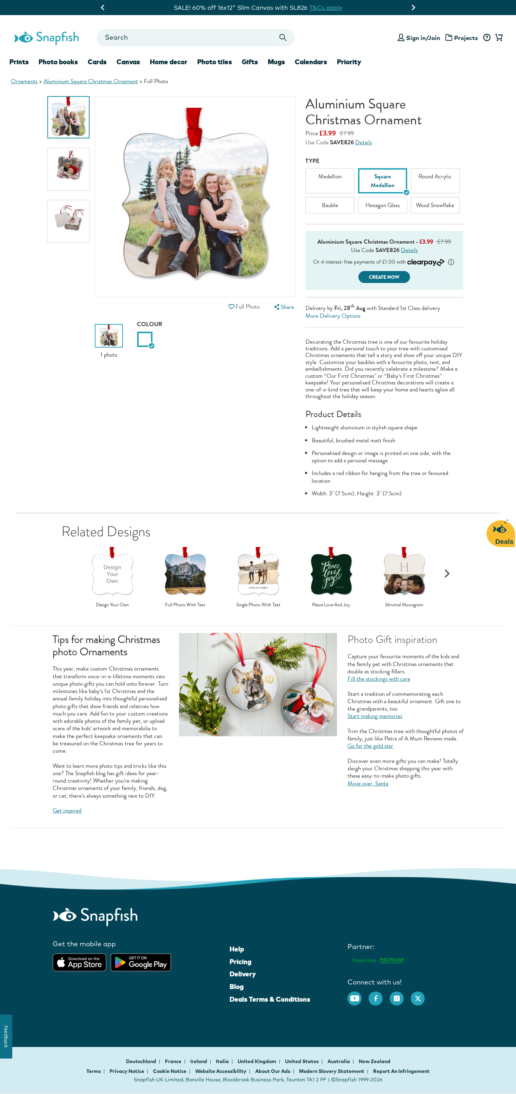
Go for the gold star (370, 746)
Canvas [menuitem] (128, 62)
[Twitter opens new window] (421, 995)
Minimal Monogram (404, 604)
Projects (466, 37)
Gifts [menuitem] (250, 62)
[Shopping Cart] (498, 38)
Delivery (243, 974)
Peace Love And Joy (331, 604)
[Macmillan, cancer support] (378, 959)
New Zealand (374, 1061)
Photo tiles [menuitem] (214, 62)
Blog (237, 986)
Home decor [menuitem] (168, 62)
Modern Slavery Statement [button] (331, 1071)
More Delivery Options (332, 315)
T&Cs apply (325, 7)
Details (363, 142)
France (174, 1061)
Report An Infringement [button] (401, 1071)
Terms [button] (93, 1071)
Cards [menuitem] (97, 62)
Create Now (384, 277)
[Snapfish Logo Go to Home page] (46, 37)
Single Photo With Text (258, 604)
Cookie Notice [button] (169, 1071)
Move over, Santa (368, 783)
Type (312, 161)
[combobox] (195, 37)
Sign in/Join (423, 37)
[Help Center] (487, 38)
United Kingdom (257, 1061)
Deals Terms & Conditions (270, 999)
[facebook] (379, 995)
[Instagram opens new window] (400, 995)
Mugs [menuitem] (276, 62)
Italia (223, 1061)
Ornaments (24, 81)
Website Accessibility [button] (220, 1071)
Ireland (199, 1061)
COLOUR (149, 324)
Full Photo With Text (185, 604)
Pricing (240, 961)
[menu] (283, 307)
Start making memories (375, 716)
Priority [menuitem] (349, 62)
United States (302, 1061)
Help (237, 949)
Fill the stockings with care (379, 678)
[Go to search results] (283, 38)
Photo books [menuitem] (58, 62)
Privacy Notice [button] (127, 1071)
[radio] (145, 339)
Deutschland (141, 1061)
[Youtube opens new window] (358, 995)
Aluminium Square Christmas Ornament (91, 81)
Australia (339, 1061)
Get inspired (67, 810)
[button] (231, 306)
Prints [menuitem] (19, 62)
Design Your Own (112, 604)
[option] (68, 117)
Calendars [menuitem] (311, 62)
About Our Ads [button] (272, 1071)
